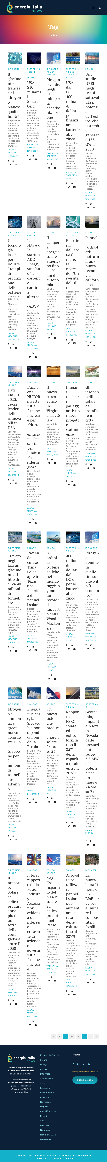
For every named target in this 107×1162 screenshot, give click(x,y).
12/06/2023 (90, 974)
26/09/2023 (72, 476)
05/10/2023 (32, 348)
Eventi (43, 1116)
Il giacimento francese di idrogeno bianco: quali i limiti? (14, 95)
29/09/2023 (52, 455)
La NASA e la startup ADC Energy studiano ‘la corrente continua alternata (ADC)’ (34, 273)
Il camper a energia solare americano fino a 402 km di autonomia (53, 261)
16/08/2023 (52, 794)
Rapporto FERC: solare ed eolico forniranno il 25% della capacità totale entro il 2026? (72, 742)
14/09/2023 (13, 643)
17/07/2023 (13, 996)
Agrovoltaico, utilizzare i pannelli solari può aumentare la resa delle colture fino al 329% (73, 906)
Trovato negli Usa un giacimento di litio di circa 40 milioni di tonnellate (14, 579)
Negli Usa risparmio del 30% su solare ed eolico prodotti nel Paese (53, 901)
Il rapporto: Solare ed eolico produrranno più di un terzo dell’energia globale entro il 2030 (14, 913)
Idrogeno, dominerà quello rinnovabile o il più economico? (92, 574)
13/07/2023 (32, 1016)
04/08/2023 (72, 818)
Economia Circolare (50, 1055)
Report (44, 1106)
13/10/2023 (71, 179)
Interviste (45, 1074)
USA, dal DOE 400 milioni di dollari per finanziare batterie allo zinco (73, 110)
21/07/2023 (91, 837)
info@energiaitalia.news (85, 1071)
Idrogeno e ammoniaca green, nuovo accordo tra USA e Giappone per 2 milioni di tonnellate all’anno (14, 748)
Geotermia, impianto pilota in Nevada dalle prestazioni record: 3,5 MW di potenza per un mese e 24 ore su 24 (92, 751)
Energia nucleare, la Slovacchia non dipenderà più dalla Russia (33, 727)
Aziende (44, 1097)
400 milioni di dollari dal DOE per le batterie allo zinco (73, 577)
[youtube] (89, 1064)
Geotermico (46, 1078)
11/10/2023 (90, 199)
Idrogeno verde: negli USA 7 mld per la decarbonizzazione (53, 98)
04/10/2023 (71, 335)
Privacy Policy (43, 1158)
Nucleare (33, 382)
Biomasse (91, 870)
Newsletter (46, 1139)
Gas (42, 1120)
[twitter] (83, 1064)
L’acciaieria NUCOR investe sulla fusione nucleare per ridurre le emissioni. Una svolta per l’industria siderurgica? (34, 427)
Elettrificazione (48, 1111)
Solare (51, 233)
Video (43, 1083)
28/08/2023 (33, 794)
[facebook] (73, 1064)
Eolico (89, 69)
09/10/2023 (13, 340)
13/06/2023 (52, 972)
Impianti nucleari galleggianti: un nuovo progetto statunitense (73, 411)
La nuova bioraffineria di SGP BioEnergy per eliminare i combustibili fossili (92, 901)
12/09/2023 (52, 670)
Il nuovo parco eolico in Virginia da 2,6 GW (53, 404)
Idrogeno (14, 69)
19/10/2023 (13, 156)
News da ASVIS (48, 1134)
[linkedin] (78, 1064)
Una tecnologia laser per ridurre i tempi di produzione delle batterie (14, 266)
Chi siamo (57, 1158)
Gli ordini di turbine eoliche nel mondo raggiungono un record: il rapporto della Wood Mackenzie (53, 590)
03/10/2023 (91, 337)
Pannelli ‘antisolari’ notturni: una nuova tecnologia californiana (92, 261)
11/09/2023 (71, 640)
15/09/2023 (90, 460)
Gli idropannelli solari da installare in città (92, 404)
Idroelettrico (47, 1092)
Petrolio (44, 1125)
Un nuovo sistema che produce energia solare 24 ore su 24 (53, 730)
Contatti (69, 1158)
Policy (43, 1064)
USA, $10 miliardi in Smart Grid (34, 94)
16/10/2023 (52, 160)
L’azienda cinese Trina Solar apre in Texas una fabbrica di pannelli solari (34, 578)
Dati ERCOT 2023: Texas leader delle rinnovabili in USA (14, 408)
